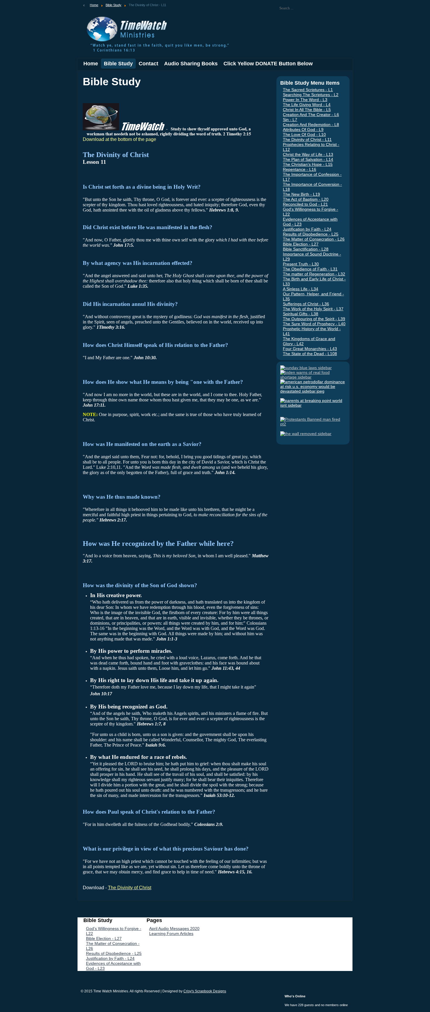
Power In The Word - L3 (305, 99)
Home (90, 64)
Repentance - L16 (299, 169)
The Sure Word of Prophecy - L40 (314, 323)
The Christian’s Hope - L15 (308, 164)
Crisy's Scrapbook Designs (204, 991)
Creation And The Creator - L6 (311, 114)
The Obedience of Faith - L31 (310, 269)
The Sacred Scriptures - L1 (308, 89)
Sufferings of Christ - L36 (306, 303)
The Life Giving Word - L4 (307, 104)
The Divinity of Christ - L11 (307, 139)
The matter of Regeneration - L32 (314, 274)
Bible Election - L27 (301, 244)
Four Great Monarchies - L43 (310, 348)
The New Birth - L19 (301, 194)
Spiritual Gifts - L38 (300, 313)
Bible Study (118, 64)
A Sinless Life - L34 (300, 289)
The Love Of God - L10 (304, 134)
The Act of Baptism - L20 (305, 199)
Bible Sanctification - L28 (305, 249)
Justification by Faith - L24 (307, 229)
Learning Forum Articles (171, 933)
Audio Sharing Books (191, 64)
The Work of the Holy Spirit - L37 (313, 308)
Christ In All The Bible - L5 (307, 109)
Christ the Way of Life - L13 (308, 154)
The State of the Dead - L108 (310, 353)
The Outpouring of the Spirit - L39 (314, 318)
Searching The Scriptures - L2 (310, 94)
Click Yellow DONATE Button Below (268, 64)
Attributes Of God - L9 (303, 129)
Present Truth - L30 (301, 264)
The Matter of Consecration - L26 (314, 239)
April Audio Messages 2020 (174, 928)
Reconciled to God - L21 (305, 204)
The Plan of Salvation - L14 (308, 159)
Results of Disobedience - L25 (310, 234)
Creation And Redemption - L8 (311, 124)
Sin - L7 (290, 119)
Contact (148, 64)
